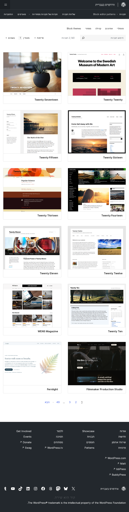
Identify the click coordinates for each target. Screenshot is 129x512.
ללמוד (60, 431)
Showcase (88, 431)
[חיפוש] (83, 38)
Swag (26, 447)
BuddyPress (117, 474)
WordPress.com (115, 458)
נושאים (11, 38)
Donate (25, 442)
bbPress (119, 469)
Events (27, 436)
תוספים (90, 442)
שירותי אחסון (119, 442)
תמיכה (59, 436)
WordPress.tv (53, 447)
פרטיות (122, 447)
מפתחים (58, 442)
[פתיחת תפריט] (5, 4)
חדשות (122, 436)
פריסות (40, 38)
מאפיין (25, 38)
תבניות (122, 14)
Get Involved (23, 431)
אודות (123, 431)
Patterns (89, 447)
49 (58, 402)
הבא (47, 402)
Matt (121, 463)
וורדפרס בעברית (109, 488)
